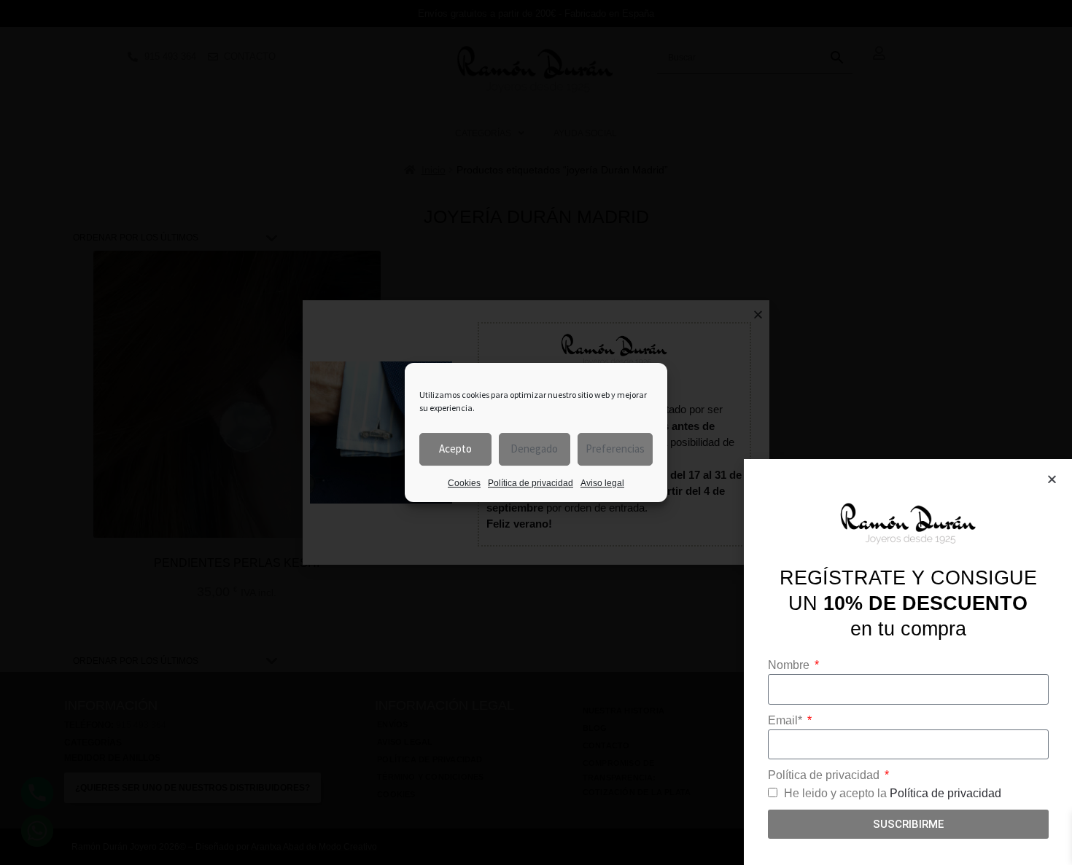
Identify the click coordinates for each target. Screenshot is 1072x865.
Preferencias (615, 448)
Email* (786, 720)
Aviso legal (602, 483)
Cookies (464, 483)
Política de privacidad (530, 483)
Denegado (534, 448)
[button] (1051, 479)
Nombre (790, 665)
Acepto (455, 448)
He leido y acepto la (892, 793)
